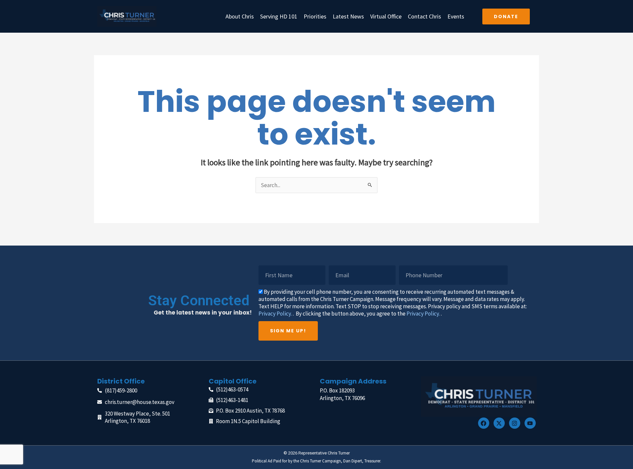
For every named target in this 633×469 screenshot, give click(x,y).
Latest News (348, 16)
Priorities (315, 16)
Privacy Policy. (275, 313)
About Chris (240, 16)
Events (455, 16)
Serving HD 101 (278, 16)
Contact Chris (424, 16)
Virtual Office (386, 16)
